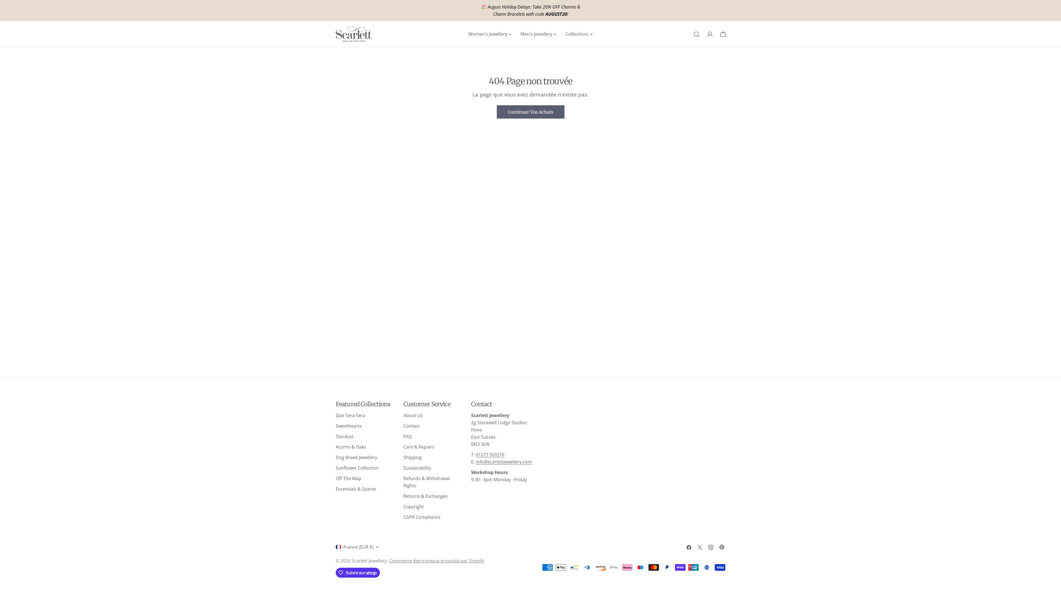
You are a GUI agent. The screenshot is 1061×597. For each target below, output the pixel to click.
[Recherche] (696, 34)
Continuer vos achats (530, 112)
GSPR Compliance (421, 517)
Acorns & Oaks (351, 447)
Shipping (412, 457)
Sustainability (417, 468)
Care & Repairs (418, 447)
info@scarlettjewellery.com (504, 462)
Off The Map (348, 478)
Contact (411, 426)
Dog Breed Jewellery (356, 457)
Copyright (413, 507)
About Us (413, 415)
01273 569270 (490, 455)
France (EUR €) (358, 547)
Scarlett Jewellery (369, 561)
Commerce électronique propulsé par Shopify (436, 561)
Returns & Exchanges (425, 496)
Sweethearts (349, 426)
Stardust (345, 436)
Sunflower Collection (357, 468)
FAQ (407, 436)
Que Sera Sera (350, 415)
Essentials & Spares (356, 489)
